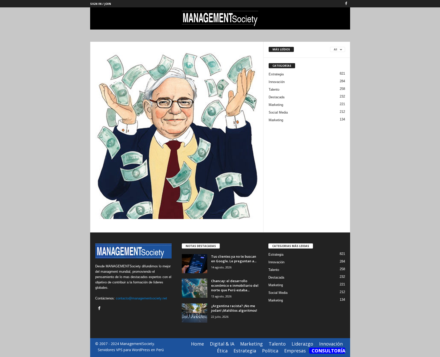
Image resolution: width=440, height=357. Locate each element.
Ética (222, 351)
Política (270, 351)
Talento (274, 89)
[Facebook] (346, 3)
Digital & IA (222, 344)
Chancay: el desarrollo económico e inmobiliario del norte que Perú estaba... (234, 285)
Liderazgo (302, 344)
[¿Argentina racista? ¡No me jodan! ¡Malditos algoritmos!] (194, 313)
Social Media (278, 112)
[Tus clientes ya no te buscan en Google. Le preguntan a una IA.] (194, 263)
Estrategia (276, 74)
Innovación (277, 82)
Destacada (276, 97)
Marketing (276, 105)
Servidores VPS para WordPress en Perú (131, 349)
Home (197, 344)
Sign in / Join (100, 4)
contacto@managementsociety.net (141, 298)
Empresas (295, 351)
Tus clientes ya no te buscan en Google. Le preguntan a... (233, 258)
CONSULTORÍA (328, 351)
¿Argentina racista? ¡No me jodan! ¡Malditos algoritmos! (234, 308)
